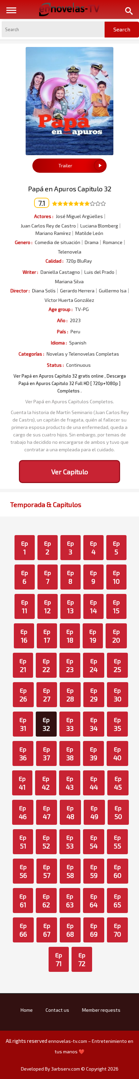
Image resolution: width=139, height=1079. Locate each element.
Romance (112, 242)
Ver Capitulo (69, 471)
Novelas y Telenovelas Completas (83, 354)
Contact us (57, 1010)
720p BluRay (79, 261)
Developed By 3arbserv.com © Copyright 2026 (69, 1069)
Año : (62, 320)
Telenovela (69, 251)
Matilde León (89, 233)
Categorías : (31, 354)
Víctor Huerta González (69, 300)
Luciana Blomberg (99, 225)
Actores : (43, 216)
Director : (20, 290)
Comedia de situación (57, 242)
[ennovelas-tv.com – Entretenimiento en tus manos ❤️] (69, 9)
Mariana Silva (69, 281)
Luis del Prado (99, 272)
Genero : (23, 242)
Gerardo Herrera (77, 290)
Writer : (30, 272)
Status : (55, 365)
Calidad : (54, 261)
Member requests (101, 1010)
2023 (75, 320)
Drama (92, 242)
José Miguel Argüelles (79, 216)
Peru (75, 331)
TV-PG (82, 309)
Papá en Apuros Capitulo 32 (69, 189)
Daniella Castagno (60, 272)
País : (62, 331)
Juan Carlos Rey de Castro (48, 225)
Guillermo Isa (113, 290)
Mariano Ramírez (53, 233)
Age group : (61, 309)
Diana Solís (44, 290)
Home (27, 1010)
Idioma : (59, 342)
